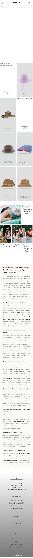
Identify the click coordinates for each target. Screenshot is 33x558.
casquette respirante (24, 319)
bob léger (11, 319)
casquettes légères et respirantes (12, 456)
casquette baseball (15, 369)
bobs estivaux (26, 456)
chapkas (9, 460)
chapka (28, 310)
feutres (5, 460)
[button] (6, 3)
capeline (15, 376)
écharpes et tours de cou (17, 421)
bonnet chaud (20, 310)
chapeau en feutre (15, 312)
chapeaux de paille (24, 453)
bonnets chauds (25, 458)
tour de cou (11, 378)
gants (7, 421)
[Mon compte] (22, 3)
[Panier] (28, 3)
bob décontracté (20, 374)
